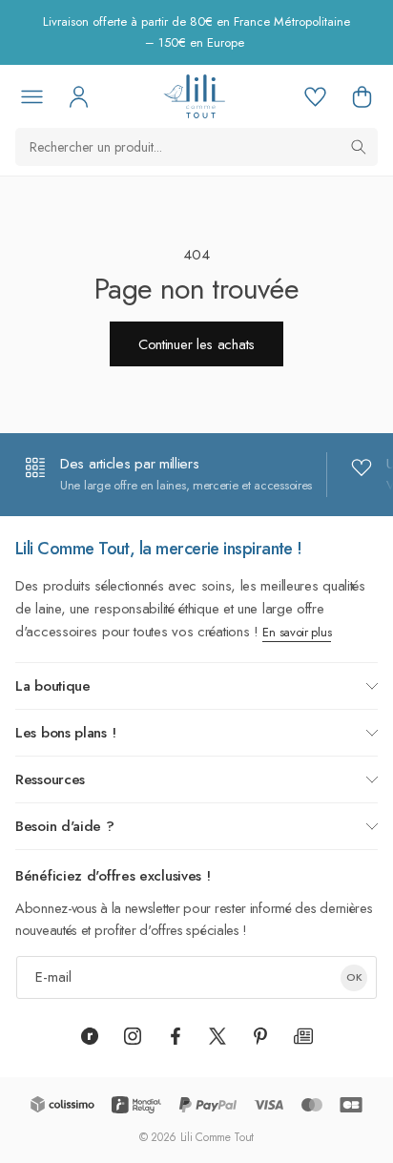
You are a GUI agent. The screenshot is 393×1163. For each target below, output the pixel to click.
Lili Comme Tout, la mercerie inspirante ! (158, 548)
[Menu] (31, 96)
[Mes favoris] (315, 96)
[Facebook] (175, 1036)
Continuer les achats (196, 344)
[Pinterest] (260, 1036)
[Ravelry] (89, 1036)
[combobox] (196, 147)
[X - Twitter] (217, 1036)
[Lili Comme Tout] (194, 96)
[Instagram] (132, 1036)
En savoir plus (296, 632)
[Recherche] (359, 147)
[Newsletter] (303, 1036)
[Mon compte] (78, 96)
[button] (362, 96)
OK (354, 977)
